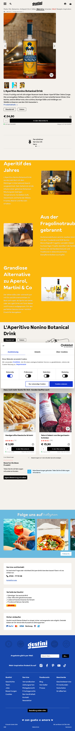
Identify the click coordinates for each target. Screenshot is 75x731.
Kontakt (25, 697)
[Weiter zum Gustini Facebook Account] (47, 665)
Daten (21, 109)
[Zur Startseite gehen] (37, 4)
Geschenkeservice (63, 681)
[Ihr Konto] (65, 4)
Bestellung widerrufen (37, 710)
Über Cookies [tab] (62, 352)
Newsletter (27, 700)
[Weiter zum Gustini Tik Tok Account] (64, 665)
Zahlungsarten (28, 685)
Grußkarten (61, 691)
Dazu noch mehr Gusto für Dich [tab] (17, 390)
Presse (42, 688)
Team (8, 685)
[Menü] (5, 4)
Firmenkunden (62, 685)
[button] (7, 85)
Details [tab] (37, 352)
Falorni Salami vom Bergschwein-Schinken (55, 436)
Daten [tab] (21, 340)
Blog (41, 681)
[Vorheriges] (5, 46)
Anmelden (66, 656)
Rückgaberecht (28, 688)
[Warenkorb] (70, 4)
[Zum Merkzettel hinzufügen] (51, 75)
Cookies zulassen (61, 384)
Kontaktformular (11, 580)
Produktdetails (10, 104)
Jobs (8, 688)
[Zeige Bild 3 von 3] (32, 77)
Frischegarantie (28, 691)
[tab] (10, 340)
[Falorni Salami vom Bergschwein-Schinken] (55, 412)
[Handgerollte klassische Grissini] (20, 412)
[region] (30, 50)
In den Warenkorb (40, 120)
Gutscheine (61, 688)
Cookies (16, 362)
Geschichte (10, 681)
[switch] (28, 375)
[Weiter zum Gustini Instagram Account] (41, 665)
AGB (5, 727)
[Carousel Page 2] (37, 146)
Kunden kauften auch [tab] (40, 390)
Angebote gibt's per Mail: (22, 655)
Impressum (21, 364)
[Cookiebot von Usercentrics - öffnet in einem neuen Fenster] (64, 346)
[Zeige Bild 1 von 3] (27, 77)
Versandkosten (28, 681)
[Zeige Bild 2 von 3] (30, 77)
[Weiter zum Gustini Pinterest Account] (52, 665)
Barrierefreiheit (28, 694)
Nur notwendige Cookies (37, 384)
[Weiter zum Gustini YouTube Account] (58, 665)
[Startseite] (4, 11)
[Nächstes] (54, 46)
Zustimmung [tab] (13, 352)
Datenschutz (35, 727)
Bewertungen (11, 691)
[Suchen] (10, 4)
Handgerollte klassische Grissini (19, 435)
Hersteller (43, 685)
